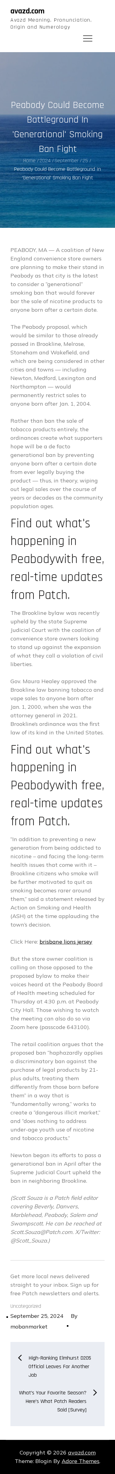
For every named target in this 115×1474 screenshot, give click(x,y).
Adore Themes (80, 1461)
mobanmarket (29, 1326)
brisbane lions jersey (66, 941)
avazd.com (27, 11)
